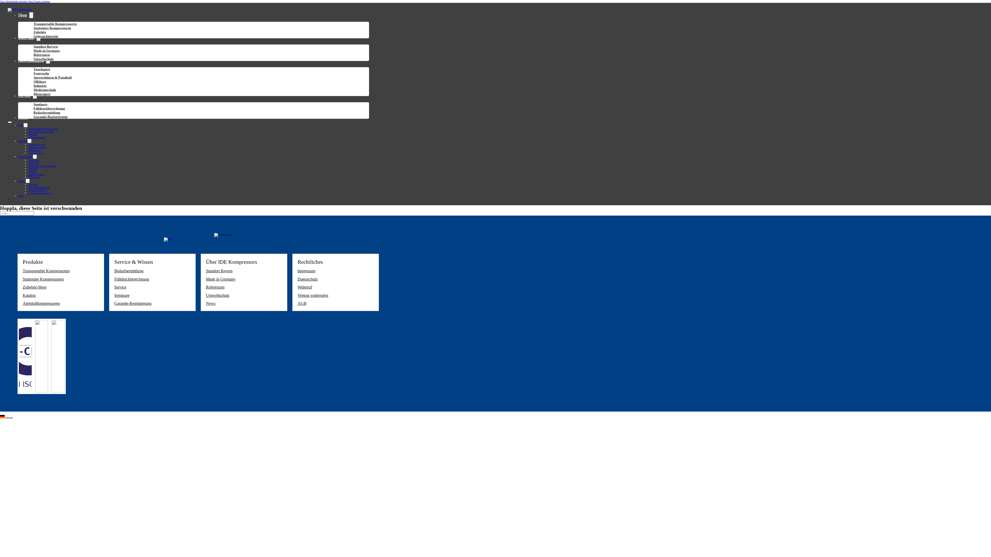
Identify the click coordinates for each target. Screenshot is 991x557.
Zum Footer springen (39, 1)
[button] (495, 417)
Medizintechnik (36, 174)
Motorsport (42, 94)
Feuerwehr (33, 163)
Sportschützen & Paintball (53, 77)
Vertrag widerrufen (313, 295)
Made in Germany (37, 147)
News (21, 195)
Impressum (306, 271)
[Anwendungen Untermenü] (35, 156)
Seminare (33, 184)
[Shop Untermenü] (31, 15)
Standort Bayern (36, 144)
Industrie (32, 171)
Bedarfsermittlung (37, 190)
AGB (302, 303)
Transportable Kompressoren (43, 128)
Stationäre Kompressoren (52, 28)
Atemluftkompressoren (41, 303)
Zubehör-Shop (34, 287)
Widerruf (305, 287)
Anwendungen (25, 156)
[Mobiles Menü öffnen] (10, 122)
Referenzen (33, 150)
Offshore (32, 168)
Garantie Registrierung (51, 117)
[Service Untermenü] (28, 181)
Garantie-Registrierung (132, 303)
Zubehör (32, 134)
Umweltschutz (44, 59)
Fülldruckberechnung (39, 187)
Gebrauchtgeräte (46, 36)
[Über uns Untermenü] (29, 141)
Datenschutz (308, 279)
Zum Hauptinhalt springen (13, 1)
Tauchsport (33, 160)
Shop (22, 15)
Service (22, 180)
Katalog (29, 295)
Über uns (22, 141)
